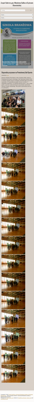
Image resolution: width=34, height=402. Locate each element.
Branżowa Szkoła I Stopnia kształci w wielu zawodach (14, 62)
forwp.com (29, 397)
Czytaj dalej (4, 65)
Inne (8, 75)
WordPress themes (22, 397)
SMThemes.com (9, 397)
